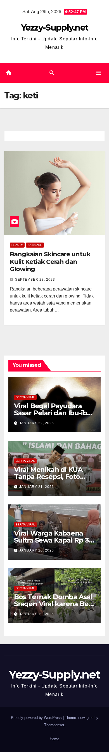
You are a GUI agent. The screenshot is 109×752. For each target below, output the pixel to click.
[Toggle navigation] (99, 73)
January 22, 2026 (36, 423)
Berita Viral (25, 397)
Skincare (35, 244)
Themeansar (54, 725)
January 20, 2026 (36, 550)
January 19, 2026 (36, 614)
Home (54, 739)
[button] (51, 72)
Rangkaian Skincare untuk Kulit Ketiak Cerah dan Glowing (50, 261)
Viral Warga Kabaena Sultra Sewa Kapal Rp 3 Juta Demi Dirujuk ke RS (53, 540)
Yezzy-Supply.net (54, 27)
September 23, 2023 (35, 280)
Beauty (17, 244)
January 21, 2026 (36, 487)
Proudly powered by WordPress (37, 718)
